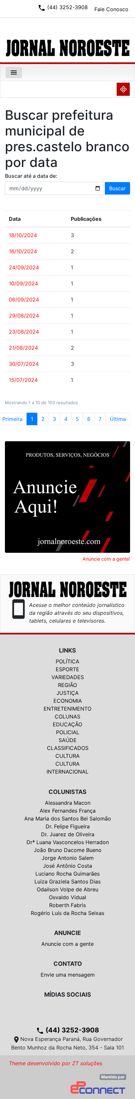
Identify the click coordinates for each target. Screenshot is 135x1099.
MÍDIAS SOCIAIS (67, 994)
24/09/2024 (24, 267)
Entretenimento (67, 708)
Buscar (117, 188)
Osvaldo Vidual (67, 897)
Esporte (67, 669)
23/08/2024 (24, 331)
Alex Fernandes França (68, 810)
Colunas (67, 716)
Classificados (67, 748)
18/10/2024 (23, 235)
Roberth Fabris (67, 905)
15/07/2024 (23, 380)
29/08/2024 (24, 315)
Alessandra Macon (67, 802)
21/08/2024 (23, 347)
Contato (67, 963)
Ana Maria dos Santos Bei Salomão (67, 818)
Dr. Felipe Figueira (68, 826)
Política (67, 661)
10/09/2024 (23, 283)
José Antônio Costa (67, 865)
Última (118, 419)
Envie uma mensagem (68, 974)
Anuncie (67, 932)
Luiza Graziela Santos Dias (67, 881)
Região (67, 685)
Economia (67, 700)
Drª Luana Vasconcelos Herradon (68, 842)
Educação (67, 724)
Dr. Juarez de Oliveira (67, 834)
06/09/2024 (24, 299)
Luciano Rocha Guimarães (67, 873)
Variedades (67, 677)
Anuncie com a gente (67, 944)
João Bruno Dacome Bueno (68, 850)
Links (67, 650)
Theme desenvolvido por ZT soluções (55, 1063)
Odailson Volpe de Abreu (67, 889)
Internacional (67, 771)
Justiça (67, 693)
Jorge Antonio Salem (68, 858)
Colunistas (67, 791)
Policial (67, 732)
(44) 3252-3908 (67, 1030)
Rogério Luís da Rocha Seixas (67, 913)
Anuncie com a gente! (106, 559)
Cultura (67, 756)
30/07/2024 (24, 364)
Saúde (68, 740)
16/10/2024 (23, 251)
